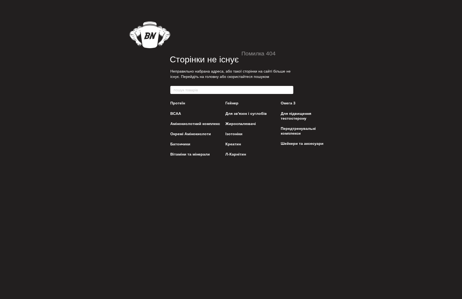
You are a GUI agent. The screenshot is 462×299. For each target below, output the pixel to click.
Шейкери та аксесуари (302, 143)
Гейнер (231, 103)
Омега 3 (288, 103)
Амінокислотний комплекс (195, 124)
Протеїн (177, 103)
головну (212, 76)
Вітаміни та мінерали (190, 154)
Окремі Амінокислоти (190, 134)
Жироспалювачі (240, 124)
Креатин (233, 144)
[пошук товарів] (289, 90)
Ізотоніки (233, 134)
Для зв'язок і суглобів (246, 113)
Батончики (180, 144)
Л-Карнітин (235, 154)
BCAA (175, 113)
